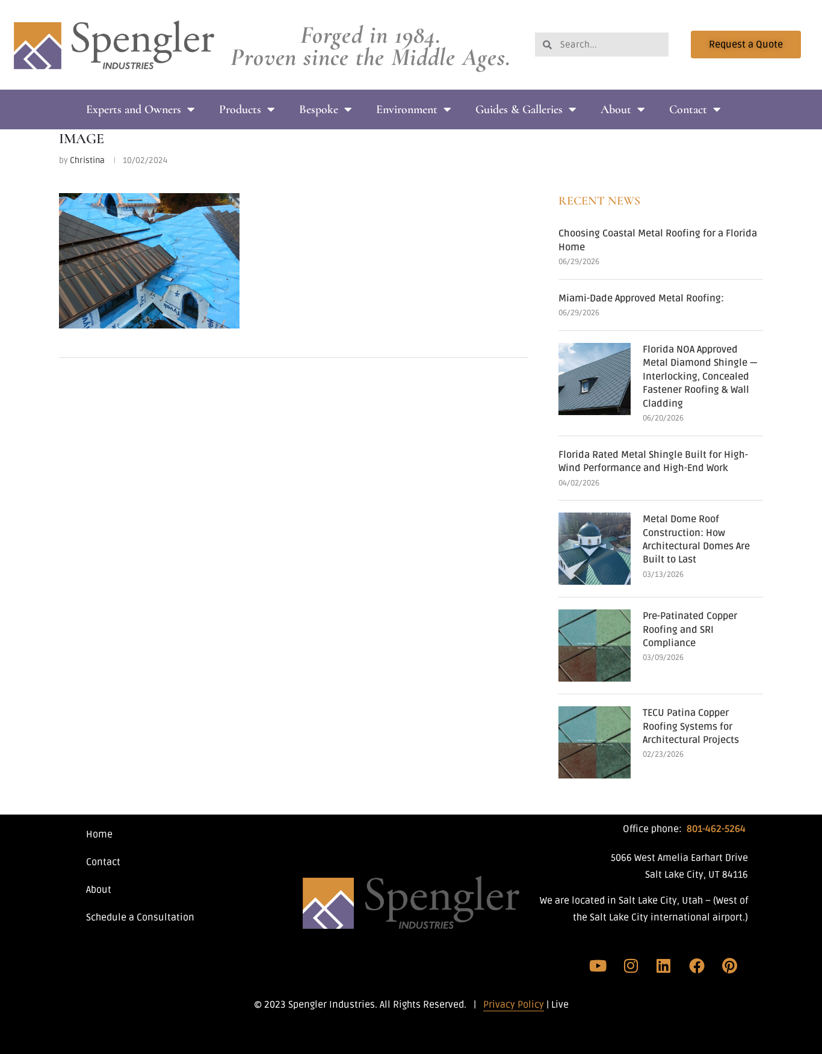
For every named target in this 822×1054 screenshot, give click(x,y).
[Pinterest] (729, 965)
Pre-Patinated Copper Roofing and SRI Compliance (690, 629)
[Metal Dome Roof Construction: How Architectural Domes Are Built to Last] (594, 549)
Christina (87, 160)
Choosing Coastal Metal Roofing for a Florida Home (657, 240)
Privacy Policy (513, 1005)
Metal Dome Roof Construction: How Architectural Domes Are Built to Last (696, 539)
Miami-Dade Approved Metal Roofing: (641, 298)
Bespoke (318, 109)
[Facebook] (696, 965)
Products (240, 109)
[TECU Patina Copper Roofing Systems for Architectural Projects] (594, 742)
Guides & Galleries (519, 109)
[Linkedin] (663, 965)
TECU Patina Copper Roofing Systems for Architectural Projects (691, 726)
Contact (688, 109)
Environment (406, 109)
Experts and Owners (133, 109)
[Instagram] (631, 965)
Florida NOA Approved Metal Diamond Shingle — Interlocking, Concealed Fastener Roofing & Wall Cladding (700, 377)
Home (99, 834)
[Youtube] (598, 965)
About (616, 109)
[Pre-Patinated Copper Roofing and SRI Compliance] (594, 645)
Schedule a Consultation (140, 917)
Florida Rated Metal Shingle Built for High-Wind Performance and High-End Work (653, 461)
